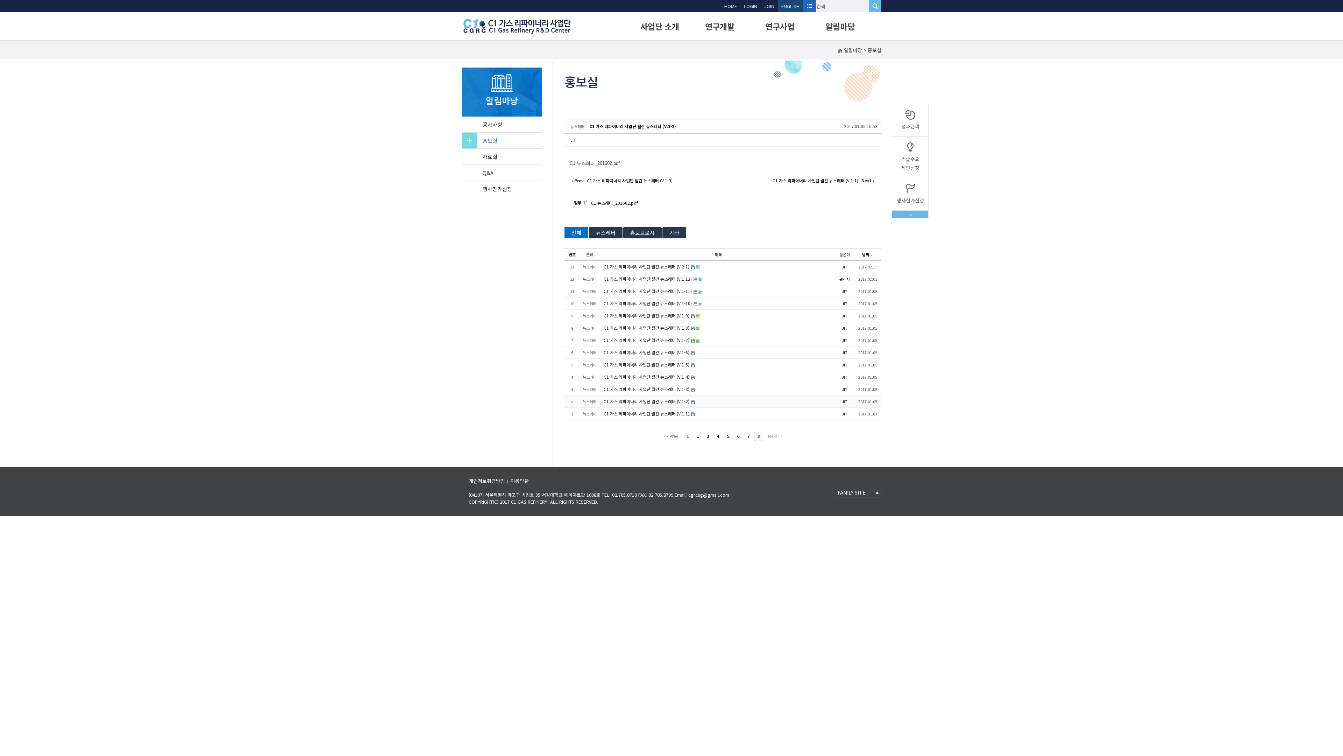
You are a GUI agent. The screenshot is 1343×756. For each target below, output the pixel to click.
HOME (730, 6)
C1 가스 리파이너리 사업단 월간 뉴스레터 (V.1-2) (632, 126)
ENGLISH (790, 6)
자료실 (490, 156)
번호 (572, 254)
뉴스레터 (606, 232)
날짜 (865, 254)
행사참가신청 (497, 188)
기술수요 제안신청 (910, 163)
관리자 (844, 279)
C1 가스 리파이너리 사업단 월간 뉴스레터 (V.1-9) (647, 315)
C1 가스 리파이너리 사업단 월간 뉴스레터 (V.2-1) (647, 267)
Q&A (488, 172)
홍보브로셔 (642, 232)
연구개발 (719, 26)
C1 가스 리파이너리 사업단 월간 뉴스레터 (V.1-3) (647, 389)
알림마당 (840, 26)
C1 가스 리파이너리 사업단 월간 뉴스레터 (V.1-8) (647, 328)
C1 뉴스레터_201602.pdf (614, 203)
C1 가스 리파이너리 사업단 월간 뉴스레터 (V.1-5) (647, 365)
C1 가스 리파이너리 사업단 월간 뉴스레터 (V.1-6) (647, 352)
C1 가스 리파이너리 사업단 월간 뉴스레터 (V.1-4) (647, 377)
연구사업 (780, 26)
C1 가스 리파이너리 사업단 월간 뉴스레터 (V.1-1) (647, 413)
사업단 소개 (659, 26)
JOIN (769, 6)
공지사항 (492, 124)
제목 (718, 254)
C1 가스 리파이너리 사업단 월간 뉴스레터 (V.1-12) (648, 279)
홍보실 (490, 140)
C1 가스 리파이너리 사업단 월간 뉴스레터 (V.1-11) (648, 291)
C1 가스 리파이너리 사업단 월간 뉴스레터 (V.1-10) (648, 303)
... (698, 436)
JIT (573, 140)
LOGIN (750, 6)
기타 (674, 232)
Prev (673, 436)
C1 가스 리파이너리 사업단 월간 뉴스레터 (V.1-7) (647, 340)
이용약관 (520, 480)
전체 (576, 232)
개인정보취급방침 (487, 480)
